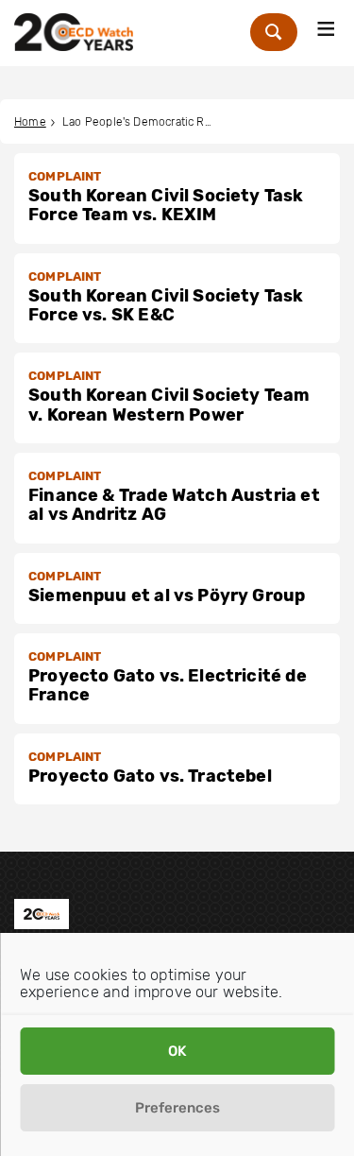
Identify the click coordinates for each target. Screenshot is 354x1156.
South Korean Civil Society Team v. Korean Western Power (169, 404)
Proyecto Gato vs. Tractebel (150, 776)
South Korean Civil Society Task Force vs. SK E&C (166, 305)
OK (177, 1051)
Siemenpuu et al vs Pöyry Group (166, 595)
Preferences (177, 1107)
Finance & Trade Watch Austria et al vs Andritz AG (174, 505)
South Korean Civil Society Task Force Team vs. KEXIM (166, 205)
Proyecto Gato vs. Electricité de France (167, 685)
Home (30, 122)
